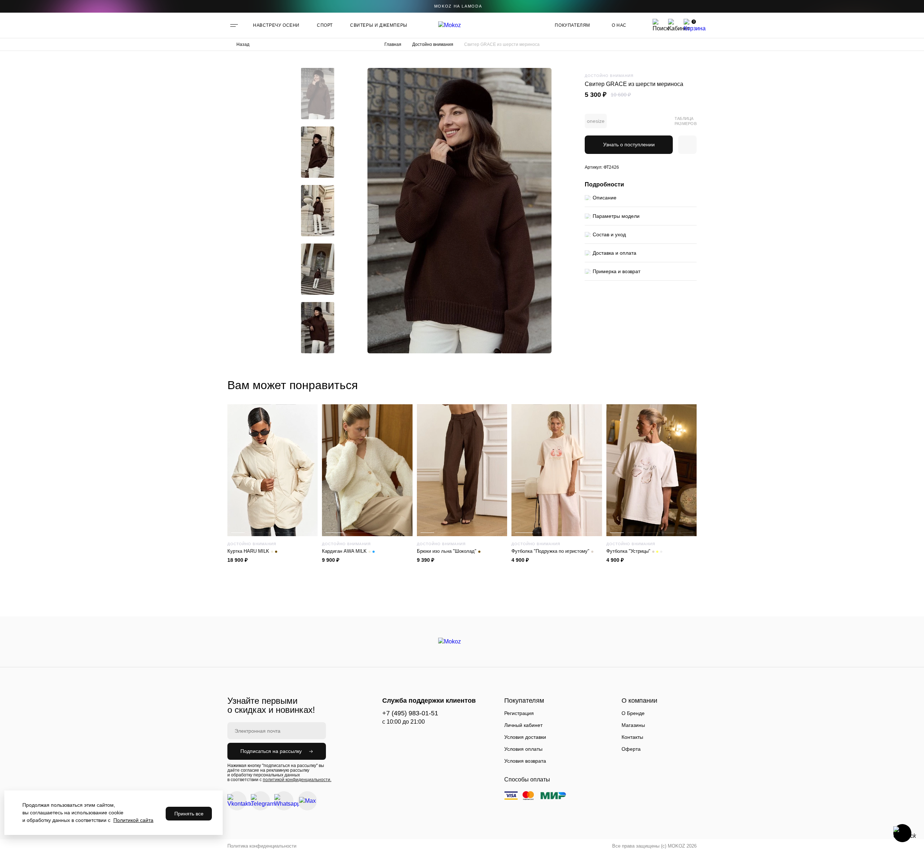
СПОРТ (325, 25)
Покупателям (572, 25)
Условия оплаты (523, 749)
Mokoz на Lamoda (458, 6)
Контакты (632, 737)
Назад (242, 44)
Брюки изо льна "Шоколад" (446, 551)
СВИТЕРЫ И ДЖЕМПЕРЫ (378, 25)
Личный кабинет (523, 725)
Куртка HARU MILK (248, 551)
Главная (392, 44)
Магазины (633, 725)
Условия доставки (525, 737)
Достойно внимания (432, 44)
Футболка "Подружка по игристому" (550, 551)
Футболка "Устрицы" (628, 551)
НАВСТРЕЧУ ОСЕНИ (276, 25)
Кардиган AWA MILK (344, 551)
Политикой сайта (133, 820)
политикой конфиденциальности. (297, 779)
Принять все (189, 814)
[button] (317, 73)
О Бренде (633, 713)
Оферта (631, 749)
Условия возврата (525, 761)
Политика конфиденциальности (261, 846)
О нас (619, 25)
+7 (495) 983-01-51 (410, 713)
